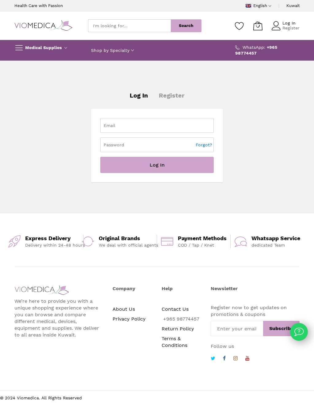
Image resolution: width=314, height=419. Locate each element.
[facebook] (224, 359)
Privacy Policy (129, 319)
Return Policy (178, 329)
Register (291, 27)
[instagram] (235, 359)
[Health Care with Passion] (43, 26)
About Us (124, 309)
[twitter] (213, 359)
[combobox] (129, 25)
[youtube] (247, 359)
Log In (289, 23)
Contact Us (175, 309)
